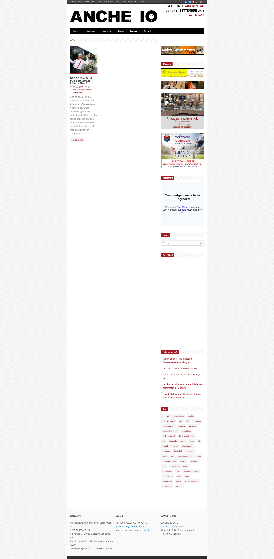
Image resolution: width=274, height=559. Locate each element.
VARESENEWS (194, 6)
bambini (191, 416)
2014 (87, 2)
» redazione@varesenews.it (130, 526)
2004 (142, 2)
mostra (198, 456)
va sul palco (167, 486)
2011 (99, 2)
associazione (179, 416)
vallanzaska (167, 481)
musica (183, 461)
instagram (166, 451)
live (172, 456)
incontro (175, 446)
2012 (93, 2)
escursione (77, 89)
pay (177, 471)
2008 (117, 2)
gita (83, 89)
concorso (192, 426)
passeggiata (167, 471)
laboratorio (190, 451)
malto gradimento (185, 456)
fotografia (173, 441)
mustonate (194, 461)
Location (133, 31)
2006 (130, 2)
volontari (179, 486)
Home (75, 31)
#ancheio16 (196, 15)
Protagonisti (106, 31)
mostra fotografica (169, 461)
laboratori (178, 451)
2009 (111, 2)
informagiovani (188, 446)
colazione (197, 421)
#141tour (166, 416)
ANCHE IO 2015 (77, 2)
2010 (105, 2)
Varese (178, 481)
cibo (188, 421)
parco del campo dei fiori (179, 466)
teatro (187, 476)
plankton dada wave (191, 471)
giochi (192, 441)
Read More (77, 139)
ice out (165, 446)
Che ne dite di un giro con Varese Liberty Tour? (81, 80)
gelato (183, 441)
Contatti (147, 31)
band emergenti (169, 421)
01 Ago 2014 (78, 87)
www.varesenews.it (139, 530)
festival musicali (169, 436)
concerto (181, 426)
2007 (124, 2)
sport (179, 476)
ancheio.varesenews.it (172, 526)
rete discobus (168, 476)
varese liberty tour (80, 92)
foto (164, 441)
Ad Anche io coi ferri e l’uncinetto (180, 368)
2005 (136, 2)
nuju (164, 466)
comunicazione (168, 426)
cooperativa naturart (170, 431)
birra (180, 421)
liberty (88, 89)
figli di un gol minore (187, 436)
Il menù (121, 31)
